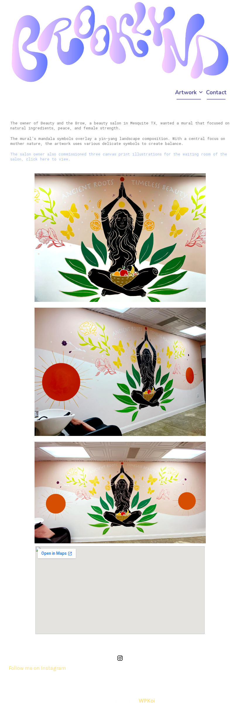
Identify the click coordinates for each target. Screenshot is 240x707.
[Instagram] (120, 660)
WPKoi (147, 700)
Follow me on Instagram (37, 668)
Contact (216, 92)
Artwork (186, 92)
